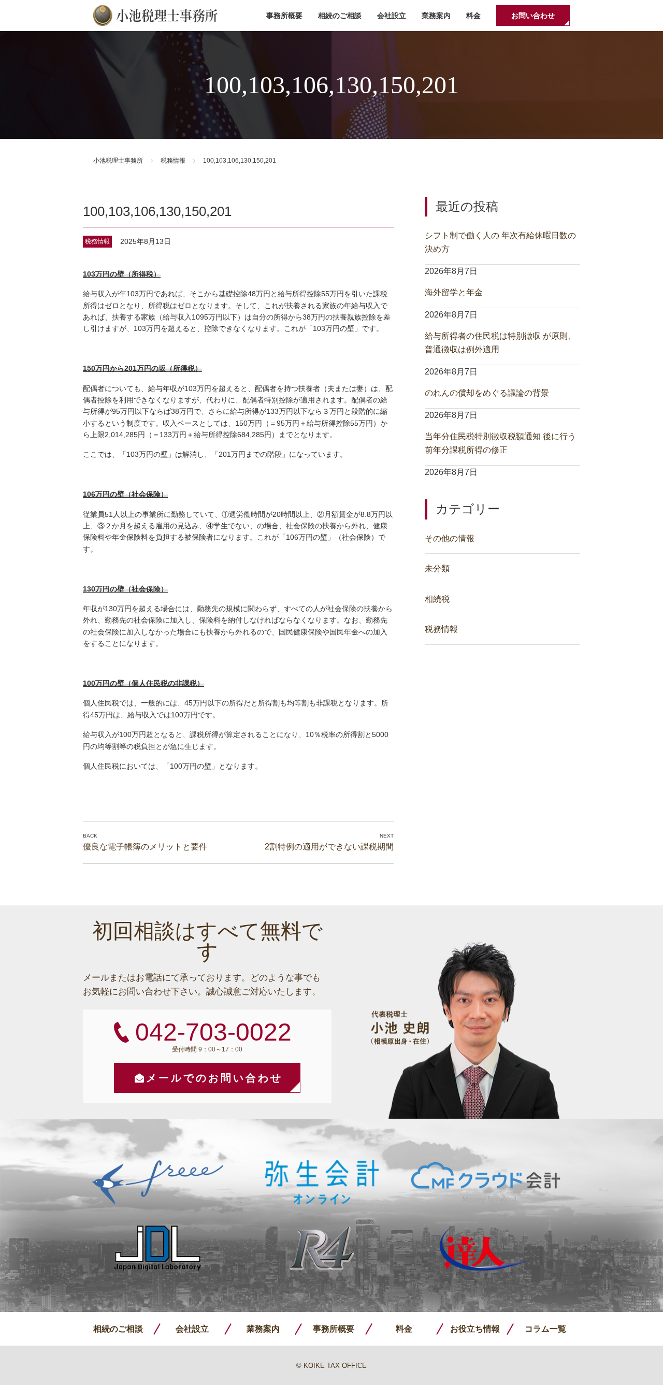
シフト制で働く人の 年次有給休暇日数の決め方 (500, 242)
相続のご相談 (340, 15)
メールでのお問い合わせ (214, 1078)
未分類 (437, 568)
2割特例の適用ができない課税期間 (329, 846)
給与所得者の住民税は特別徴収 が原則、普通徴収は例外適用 (500, 342)
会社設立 (391, 15)
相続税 (437, 599)
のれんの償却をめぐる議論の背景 (487, 392)
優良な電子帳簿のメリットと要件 (145, 846)
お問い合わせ (533, 15)
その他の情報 (449, 538)
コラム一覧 (545, 1328)
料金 (473, 15)
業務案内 (436, 15)
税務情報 (173, 160)
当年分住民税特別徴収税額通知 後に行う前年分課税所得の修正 (500, 443)
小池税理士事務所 (155, 15)
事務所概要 (284, 15)
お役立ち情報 (475, 1328)
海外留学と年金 (454, 292)
